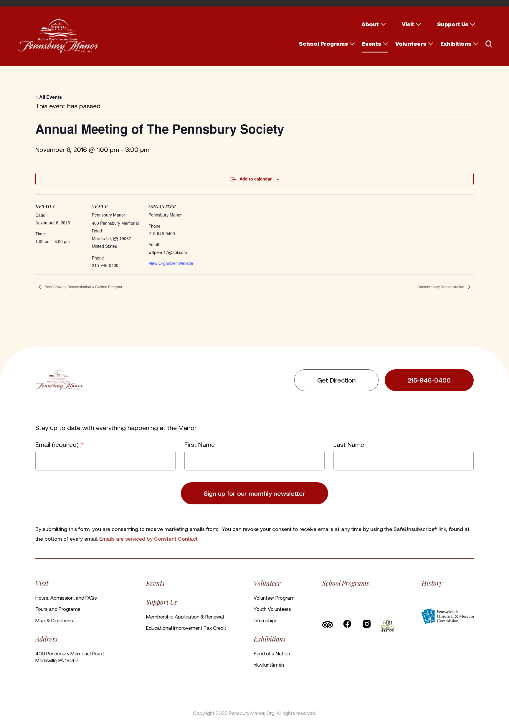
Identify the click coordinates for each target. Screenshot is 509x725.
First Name (199, 444)
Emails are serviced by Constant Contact (148, 538)
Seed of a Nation (272, 653)
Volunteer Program (274, 598)
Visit (408, 24)
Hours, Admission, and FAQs (66, 598)
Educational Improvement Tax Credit (186, 628)
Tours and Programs (57, 609)
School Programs (323, 43)
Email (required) (59, 444)
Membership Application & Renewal (185, 616)
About (370, 24)
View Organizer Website (170, 263)
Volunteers (410, 43)
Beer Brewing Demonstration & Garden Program (83, 286)
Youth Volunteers (272, 609)
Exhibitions (455, 43)
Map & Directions (54, 620)
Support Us (452, 24)
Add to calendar (255, 179)
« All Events (48, 97)
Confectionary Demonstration (441, 286)
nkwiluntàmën (269, 664)
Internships (265, 620)
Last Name (348, 444)
